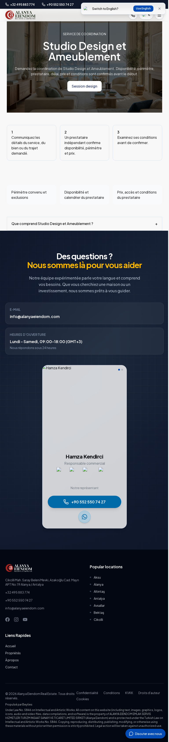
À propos (12, 665)
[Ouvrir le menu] (159, 15)
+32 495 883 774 (17, 597)
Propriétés (13, 658)
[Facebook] (7, 625)
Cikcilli (96, 625)
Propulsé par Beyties (18, 709)
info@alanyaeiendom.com (35, 321)
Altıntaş (97, 597)
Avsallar (97, 611)
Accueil (10, 651)
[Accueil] (20, 15)
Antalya (97, 604)
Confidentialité (86, 698)
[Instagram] (16, 625)
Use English (143, 8)
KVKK (128, 698)
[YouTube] (25, 625)
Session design (84, 86)
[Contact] (133, 15)
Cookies (81, 704)
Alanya (97, 590)
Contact (11, 672)
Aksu (95, 583)
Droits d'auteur (148, 698)
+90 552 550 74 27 (19, 605)
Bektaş (97, 618)
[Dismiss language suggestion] (159, 8)
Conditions (110, 698)
